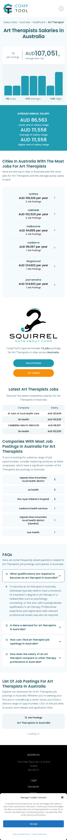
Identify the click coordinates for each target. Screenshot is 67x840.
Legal (33, 780)
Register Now (33, 363)
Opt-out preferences (21, 834)
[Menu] (61, 8)
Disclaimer (33, 786)
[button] (62, 797)
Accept (33, 824)
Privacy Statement (39, 834)
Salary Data (10, 22)
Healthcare (39, 22)
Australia (24, 22)
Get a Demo (33, 373)
